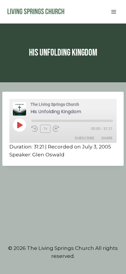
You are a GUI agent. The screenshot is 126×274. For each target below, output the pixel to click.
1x (45, 128)
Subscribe (84, 138)
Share (107, 138)
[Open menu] (113, 11)
